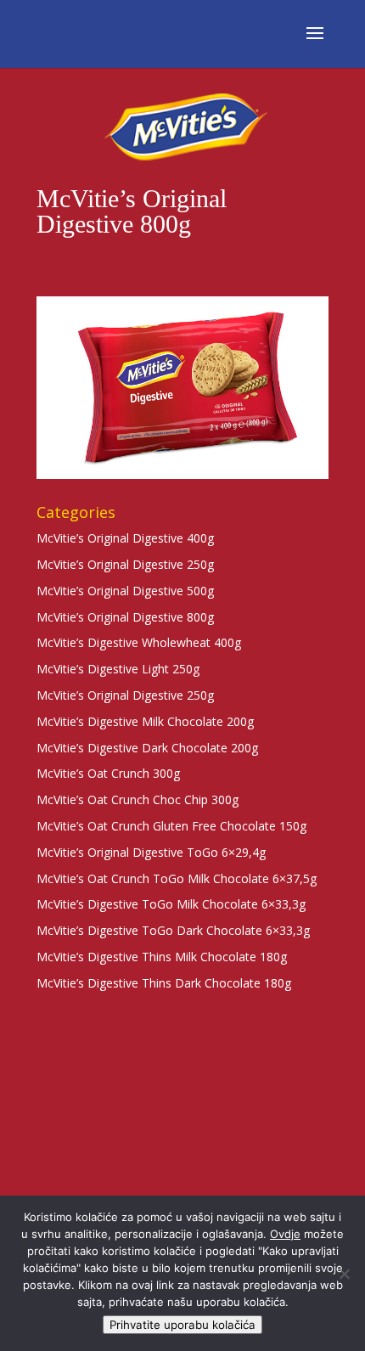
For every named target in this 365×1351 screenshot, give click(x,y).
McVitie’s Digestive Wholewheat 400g (138, 642)
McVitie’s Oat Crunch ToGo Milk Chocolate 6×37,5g (176, 878)
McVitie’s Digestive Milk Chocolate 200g (145, 721)
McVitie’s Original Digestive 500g (125, 591)
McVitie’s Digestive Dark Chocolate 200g (147, 748)
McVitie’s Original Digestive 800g (125, 617)
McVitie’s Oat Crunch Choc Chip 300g (137, 799)
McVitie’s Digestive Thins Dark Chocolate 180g (163, 983)
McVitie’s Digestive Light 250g (117, 669)
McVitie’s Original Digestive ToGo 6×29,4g (151, 852)
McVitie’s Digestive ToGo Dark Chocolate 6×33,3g (173, 930)
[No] (343, 1273)
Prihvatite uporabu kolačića (183, 1324)
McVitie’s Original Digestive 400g (125, 538)
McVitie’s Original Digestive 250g (125, 564)
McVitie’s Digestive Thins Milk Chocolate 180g (161, 957)
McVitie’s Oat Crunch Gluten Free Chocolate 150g (171, 826)
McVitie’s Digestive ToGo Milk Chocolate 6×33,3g (171, 904)
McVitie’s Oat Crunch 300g (108, 773)
